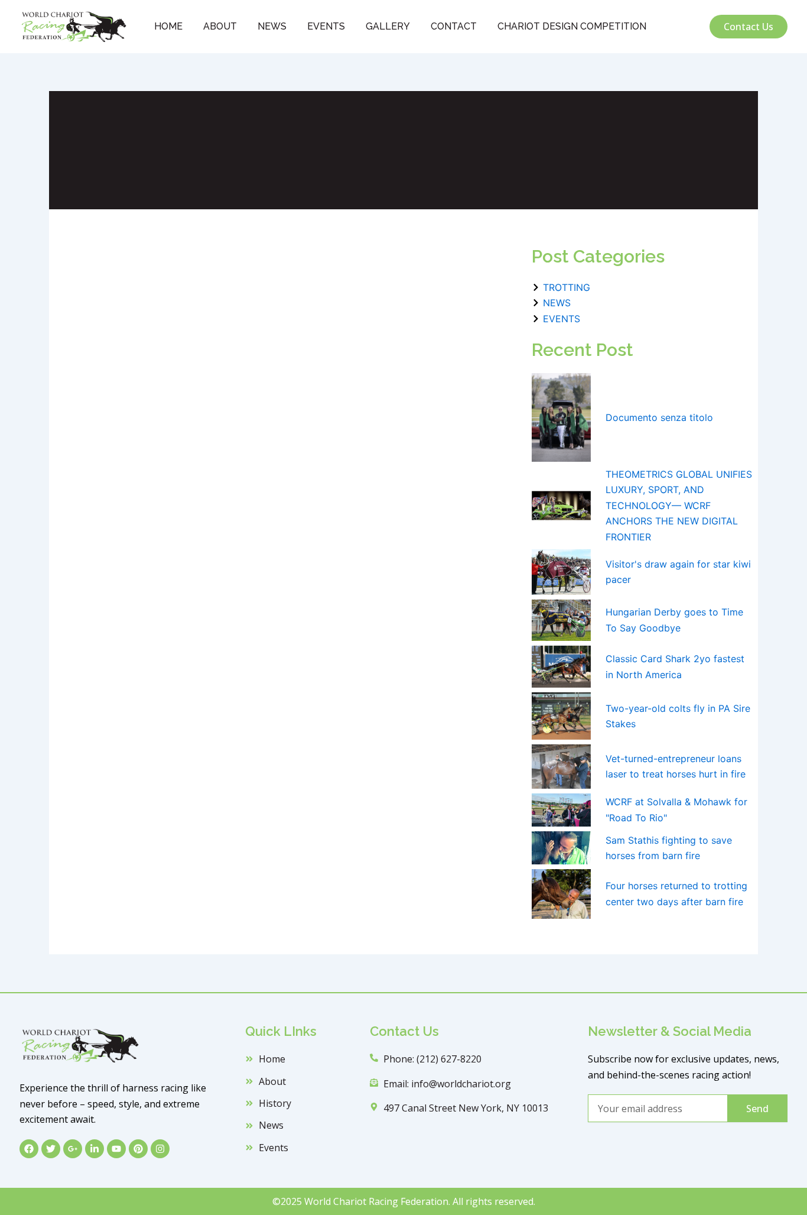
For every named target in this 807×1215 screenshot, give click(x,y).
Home (168, 26)
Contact (454, 26)
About (220, 26)
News (272, 26)
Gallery (388, 26)
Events (326, 26)
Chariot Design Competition (571, 26)
